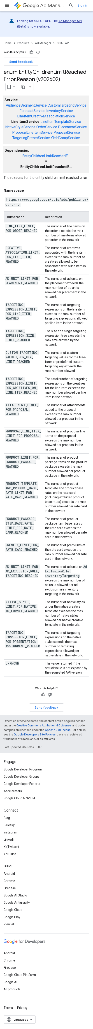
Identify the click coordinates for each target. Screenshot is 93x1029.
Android (9, 873)
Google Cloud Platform (20, 975)
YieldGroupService (65, 138)
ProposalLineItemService (32, 132)
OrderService (46, 127)
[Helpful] (31, 52)
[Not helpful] (38, 52)
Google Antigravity (17, 902)
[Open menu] (7, 5)
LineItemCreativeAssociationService (46, 116)
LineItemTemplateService (60, 121)
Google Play (12, 917)
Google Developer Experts (22, 784)
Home (8, 43)
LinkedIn (9, 839)
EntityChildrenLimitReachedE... (46, 156)
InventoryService (59, 111)
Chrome (9, 881)
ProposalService (66, 132)
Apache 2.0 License (57, 730)
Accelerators (13, 791)
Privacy (22, 1008)
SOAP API (63, 43)
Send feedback (21, 62)
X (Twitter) (11, 847)
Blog (7, 818)
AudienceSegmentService (26, 105)
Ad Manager (52, 5)
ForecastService (32, 111)
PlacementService (72, 127)
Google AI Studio (15, 895)
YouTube (10, 854)
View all (9, 924)
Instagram (11, 832)
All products (12, 989)
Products (23, 43)
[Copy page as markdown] (23, 87)
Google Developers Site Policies (35, 734)
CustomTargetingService (67, 105)
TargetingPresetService (31, 138)
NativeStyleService (20, 127)
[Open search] (71, 5)
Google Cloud (13, 910)
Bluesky (9, 825)
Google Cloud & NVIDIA (19, 798)
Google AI (10, 982)
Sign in (82, 5)
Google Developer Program (23, 769)
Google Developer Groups (22, 776)
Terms (8, 1008)
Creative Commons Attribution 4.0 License (43, 725)
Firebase (10, 888)
